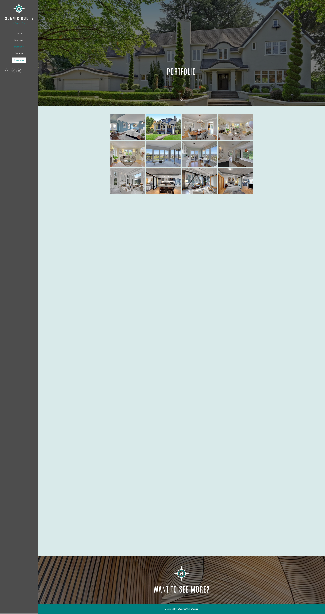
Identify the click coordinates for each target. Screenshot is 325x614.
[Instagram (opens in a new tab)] (14, 56)
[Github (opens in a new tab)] (20, 56)
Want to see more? (181, 589)
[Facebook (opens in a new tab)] (8, 56)
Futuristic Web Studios (187, 609)
